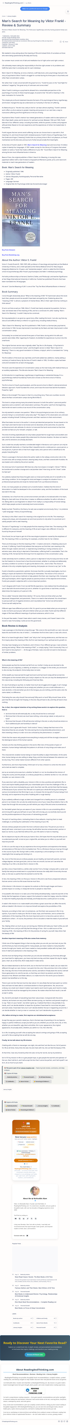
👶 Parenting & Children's (26, 1110)
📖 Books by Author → (12, 1077)
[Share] (65, 42)
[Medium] (15, 1218)
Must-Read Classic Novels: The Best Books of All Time (33, 1277)
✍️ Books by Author (11, 1106)
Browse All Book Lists (35, 1355)
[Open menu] (3, 3)
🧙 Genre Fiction (10, 1110)
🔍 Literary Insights (42, 1106)
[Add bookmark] (61, 42)
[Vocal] (27, 1218)
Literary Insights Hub (27, 1068)
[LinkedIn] (23, 1218)
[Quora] (19, 1218)
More (27, 39)
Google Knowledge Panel (13, 37)
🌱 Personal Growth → (28, 1077)
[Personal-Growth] (25, 1291)
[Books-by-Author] (25, 1274)
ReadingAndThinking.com (14, 3)
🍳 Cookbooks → (10, 1081)
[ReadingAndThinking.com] (35, 1393)
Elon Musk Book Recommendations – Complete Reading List (35, 1302)
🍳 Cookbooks (55, 1106)
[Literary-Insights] (7, 1089)
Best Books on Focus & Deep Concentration (30, 1308)
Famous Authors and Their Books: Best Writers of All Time (35, 1288)
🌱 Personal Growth (26, 1106)
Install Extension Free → (25, 1160)
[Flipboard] (31, 1218)
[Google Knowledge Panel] (35, 1218)
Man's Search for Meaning (37, 145)
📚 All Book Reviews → (45, 1077)
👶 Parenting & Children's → (42, 1081)
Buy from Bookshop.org (10, 255)
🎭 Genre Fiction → (24, 1081)
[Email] (27, 1235)
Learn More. (12, 42)
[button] (59, 1421)
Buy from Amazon (8, 250)
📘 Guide (26, 1163)
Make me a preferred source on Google (35, 9)
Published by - (6, 36)
